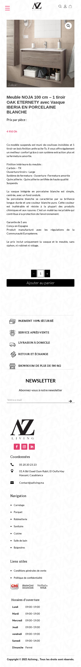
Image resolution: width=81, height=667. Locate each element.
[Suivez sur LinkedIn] (32, 447)
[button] (68, 25)
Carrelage (19, 505)
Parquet (18, 512)
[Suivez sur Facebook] (17, 447)
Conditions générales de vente (30, 570)
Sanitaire (18, 526)
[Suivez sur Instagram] (24, 447)
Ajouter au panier (41, 282)
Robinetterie (20, 519)
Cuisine (18, 533)
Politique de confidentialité (28, 577)
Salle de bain (20, 540)
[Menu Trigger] (7, 8)
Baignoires (19, 547)
